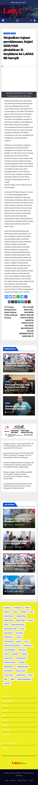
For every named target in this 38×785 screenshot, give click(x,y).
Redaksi (4, 748)
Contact (31, 780)
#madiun (27, 607)
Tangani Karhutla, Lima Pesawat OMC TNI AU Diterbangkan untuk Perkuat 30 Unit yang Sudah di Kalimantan (19, 446)
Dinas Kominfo (8, 633)
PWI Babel (22, 662)
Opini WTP (15, 654)
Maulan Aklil (22, 649)
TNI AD (31, 675)
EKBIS (3, 715)
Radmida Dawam (9, 666)
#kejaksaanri (18, 607)
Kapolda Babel (27, 645)
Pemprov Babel (8, 658)
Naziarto (6, 654)
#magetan (7, 612)
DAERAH (13, 33)
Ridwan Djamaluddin (22, 666)
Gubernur (19, 637)
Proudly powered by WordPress (13, 773)
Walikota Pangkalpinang (24, 679)
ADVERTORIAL (7, 701)
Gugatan (18, 641)
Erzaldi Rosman (8, 637)
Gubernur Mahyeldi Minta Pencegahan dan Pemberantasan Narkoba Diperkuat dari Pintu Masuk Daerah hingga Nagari (19, 465)
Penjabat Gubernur (21, 658)
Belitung (30, 620)
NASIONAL (8, 515)
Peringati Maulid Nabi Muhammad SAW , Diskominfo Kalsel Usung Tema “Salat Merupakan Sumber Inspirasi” (18, 486)
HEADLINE (5, 720)
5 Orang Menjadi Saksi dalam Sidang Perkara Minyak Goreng (11, 312)
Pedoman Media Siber (9, 743)
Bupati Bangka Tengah (10, 628)
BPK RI (6, 624)
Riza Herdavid (8, 671)
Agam (31, 612)
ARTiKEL (4, 706)
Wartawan (7, 683)
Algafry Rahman (8, 616)
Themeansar (18, 775)
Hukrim (26, 641)
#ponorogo (24, 612)
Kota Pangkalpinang (9, 649)
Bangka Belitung (21, 616)
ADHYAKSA (6, 33)
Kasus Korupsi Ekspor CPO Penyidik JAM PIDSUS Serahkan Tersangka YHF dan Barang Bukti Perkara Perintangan (18, 455)
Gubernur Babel (8, 641)
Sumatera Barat (8, 675)
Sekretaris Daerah (20, 671)
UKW (5, 679)
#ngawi (15, 612)
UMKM (12, 679)
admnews (20, 524)
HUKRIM (7, 538)
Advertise (12, 780)
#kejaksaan (7, 607)
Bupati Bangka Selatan (18, 624)
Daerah (22, 628)
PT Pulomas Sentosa (10, 662)
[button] (31, 20)
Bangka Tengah (20, 620)
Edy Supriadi (19, 633)
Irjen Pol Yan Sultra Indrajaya (12, 645)
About (6, 780)
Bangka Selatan (8, 620)
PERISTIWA (5, 735)
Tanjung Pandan (20, 675)
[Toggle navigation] (17, 20)
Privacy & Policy (22, 780)
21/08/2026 (10, 524)
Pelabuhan (24, 654)
